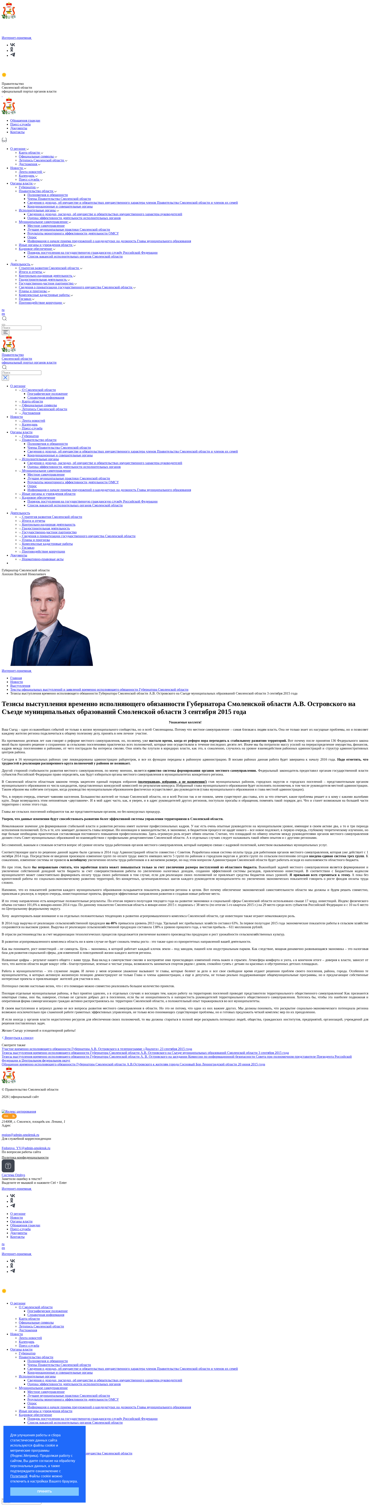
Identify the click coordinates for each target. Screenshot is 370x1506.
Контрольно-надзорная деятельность (46, 275)
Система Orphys (13, 1175)
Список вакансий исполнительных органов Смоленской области (75, 256)
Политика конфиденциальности (25, 1157)
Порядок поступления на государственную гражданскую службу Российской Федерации (92, 252)
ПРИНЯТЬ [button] (44, 1491)
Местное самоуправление (46, 225)
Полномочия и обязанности (47, 195)
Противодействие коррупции (41, 302)
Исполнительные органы (38, 210)
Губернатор (27, 187)
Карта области (30, 152)
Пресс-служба (20, 124)
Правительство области (36, 191)
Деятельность (20, 264)
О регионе (18, 148)
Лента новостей (31, 172)
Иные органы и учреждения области (46, 245)
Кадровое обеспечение (36, 249)
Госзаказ (25, 299)
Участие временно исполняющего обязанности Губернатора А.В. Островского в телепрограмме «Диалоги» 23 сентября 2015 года (97, 1049)
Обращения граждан (25, 120)
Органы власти (21, 183)
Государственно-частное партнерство (46, 283)
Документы (18, 128)
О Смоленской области (39, 390)
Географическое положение (47, 393)
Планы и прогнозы (33, 291)
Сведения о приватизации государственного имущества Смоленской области (76, 287)
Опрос (32, 237)
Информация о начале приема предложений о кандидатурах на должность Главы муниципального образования (109, 241)
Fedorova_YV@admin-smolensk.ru (26, 1148)
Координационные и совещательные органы (60, 206)
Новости (17, 168)
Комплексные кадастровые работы (44, 295)
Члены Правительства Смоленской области (59, 199)
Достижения (28, 164)
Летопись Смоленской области (42, 160)
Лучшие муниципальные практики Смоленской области (68, 229)
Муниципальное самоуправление (44, 222)
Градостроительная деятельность (43, 279)
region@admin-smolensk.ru (20, 1135)
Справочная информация (45, 397)
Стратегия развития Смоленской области (49, 268)
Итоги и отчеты (31, 272)
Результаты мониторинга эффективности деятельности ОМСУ (73, 233)
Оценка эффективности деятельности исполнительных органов (74, 218)
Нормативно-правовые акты (43, 559)
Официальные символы (37, 156)
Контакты (17, 132)
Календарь (27, 175)
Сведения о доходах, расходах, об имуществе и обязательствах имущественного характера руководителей (104, 214)
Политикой (18, 1476)
